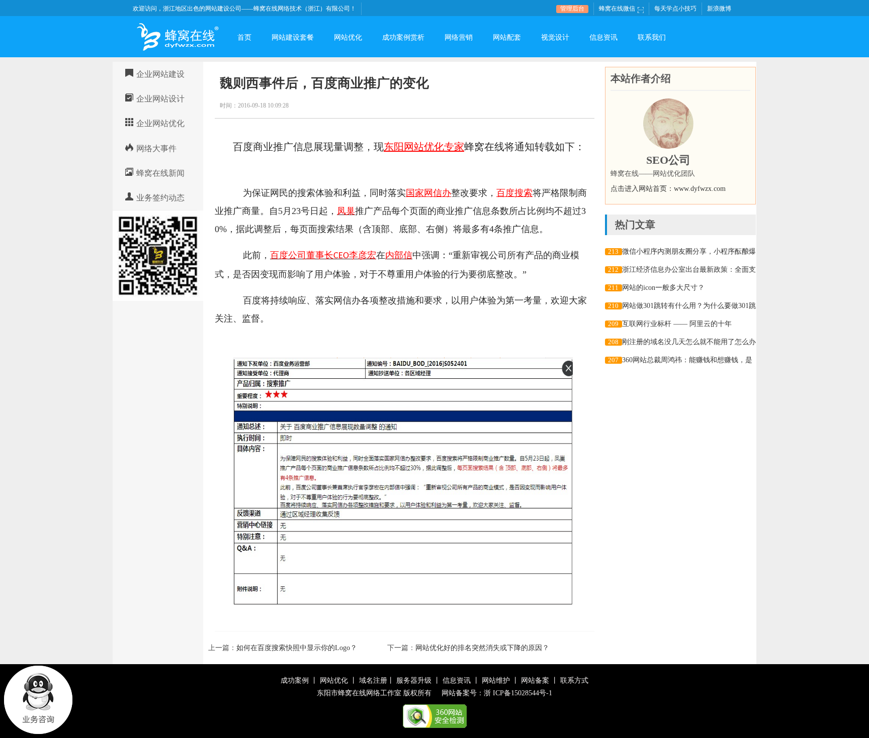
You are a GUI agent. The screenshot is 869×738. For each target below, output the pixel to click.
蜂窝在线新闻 (160, 173)
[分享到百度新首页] (559, 105)
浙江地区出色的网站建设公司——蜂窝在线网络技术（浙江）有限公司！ (259, 8)
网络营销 (459, 37)
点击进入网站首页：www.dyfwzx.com (668, 188)
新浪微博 (719, 8)
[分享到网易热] (547, 105)
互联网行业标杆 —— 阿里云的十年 (677, 324)
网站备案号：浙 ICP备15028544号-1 (497, 693)
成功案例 (295, 680)
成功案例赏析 (403, 37)
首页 (244, 37)
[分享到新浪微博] (536, 105)
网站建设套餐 (293, 37)
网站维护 (496, 680)
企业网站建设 (160, 74)
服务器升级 (413, 680)
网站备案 (535, 680)
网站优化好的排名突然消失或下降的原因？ (482, 648)
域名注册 (373, 680)
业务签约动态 (160, 197)
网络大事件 (156, 148)
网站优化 (348, 37)
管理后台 (572, 8)
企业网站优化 (160, 123)
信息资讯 (603, 37)
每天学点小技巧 (675, 8)
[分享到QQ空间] (524, 105)
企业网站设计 (160, 98)
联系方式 (574, 680)
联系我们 (652, 37)
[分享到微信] (570, 105)
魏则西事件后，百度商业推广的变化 (324, 83)
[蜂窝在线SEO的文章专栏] (668, 123)
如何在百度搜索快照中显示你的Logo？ (296, 648)
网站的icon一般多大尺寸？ (663, 287)
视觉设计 (555, 37)
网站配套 (507, 37)
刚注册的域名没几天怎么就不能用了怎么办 (689, 342)
